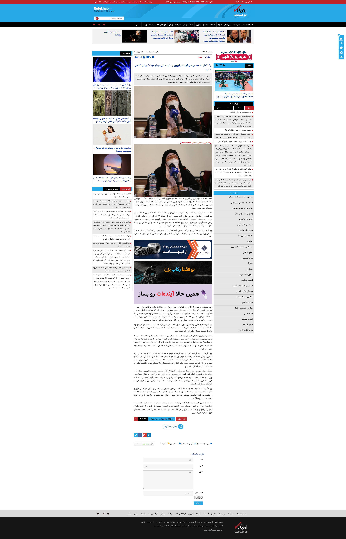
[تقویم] (341, 52)
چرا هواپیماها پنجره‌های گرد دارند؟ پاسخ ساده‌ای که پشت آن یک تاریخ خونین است (112, 179)
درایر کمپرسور (247, 258)
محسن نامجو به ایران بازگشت (112, 33)
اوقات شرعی (120, 2)
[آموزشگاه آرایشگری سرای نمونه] (173, 294)
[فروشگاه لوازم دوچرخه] (173, 272)
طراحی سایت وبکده (244, 296)
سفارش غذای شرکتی (244, 291)
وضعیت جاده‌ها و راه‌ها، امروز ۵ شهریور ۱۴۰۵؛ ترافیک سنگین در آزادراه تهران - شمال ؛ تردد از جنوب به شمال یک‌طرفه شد (111, 214)
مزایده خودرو (247, 302)
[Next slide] (217, 65)
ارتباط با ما (207, 522)
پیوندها (136, 2)
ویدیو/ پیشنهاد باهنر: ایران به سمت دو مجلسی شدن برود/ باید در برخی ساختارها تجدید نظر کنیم (233, 136)
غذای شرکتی (248, 252)
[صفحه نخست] (341, 38)
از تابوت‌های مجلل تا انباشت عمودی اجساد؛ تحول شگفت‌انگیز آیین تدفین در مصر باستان (112, 120)
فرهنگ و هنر (188, 24)
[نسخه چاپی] (136, 57)
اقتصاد (212, 24)
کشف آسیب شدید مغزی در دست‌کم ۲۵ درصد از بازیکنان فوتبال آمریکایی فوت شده (162, 35)
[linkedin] (149, 435)
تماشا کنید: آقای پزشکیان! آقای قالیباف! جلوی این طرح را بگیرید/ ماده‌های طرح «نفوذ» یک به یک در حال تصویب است (233, 172)
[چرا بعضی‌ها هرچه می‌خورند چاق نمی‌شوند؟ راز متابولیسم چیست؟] (112, 134)
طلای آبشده (248, 324)
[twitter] (94, 24)
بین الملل (227, 24)
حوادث (178, 24)
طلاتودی (249, 269)
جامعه (200, 57)
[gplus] (145, 435)
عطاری (250, 241)
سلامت (152, 24)
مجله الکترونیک (108, 2)
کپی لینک (181, 419)
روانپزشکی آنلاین (246, 330)
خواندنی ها (161, 24)
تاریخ (220, 24)
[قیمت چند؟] (341, 43)
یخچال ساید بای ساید (243, 213)
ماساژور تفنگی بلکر (245, 235)
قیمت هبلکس (247, 280)
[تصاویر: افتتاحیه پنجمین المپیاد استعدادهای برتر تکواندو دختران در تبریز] (234, 80)
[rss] (104, 24)
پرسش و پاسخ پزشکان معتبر (241, 197)
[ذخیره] (144, 57)
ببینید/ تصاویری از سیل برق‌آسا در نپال (237, 130)
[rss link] (108, 513)
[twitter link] (98, 513)
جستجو (149, 522)
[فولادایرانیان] (173, 249)
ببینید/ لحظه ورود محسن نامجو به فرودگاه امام (234, 141)
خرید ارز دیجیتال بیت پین (242, 202)
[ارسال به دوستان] (140, 57)
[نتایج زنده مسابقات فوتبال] (341, 57)
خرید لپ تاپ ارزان (245, 224)
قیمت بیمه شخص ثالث (243, 285)
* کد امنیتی (198, 492)
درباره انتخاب (218, 522)
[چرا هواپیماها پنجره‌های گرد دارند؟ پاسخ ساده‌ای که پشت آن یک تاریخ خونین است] (112, 164)
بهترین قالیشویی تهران (243, 308)
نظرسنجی (97, 2)
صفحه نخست (247, 24)
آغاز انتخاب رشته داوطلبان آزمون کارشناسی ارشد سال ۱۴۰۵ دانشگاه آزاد (111, 195)
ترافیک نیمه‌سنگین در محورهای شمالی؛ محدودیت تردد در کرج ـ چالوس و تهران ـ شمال (111, 237)
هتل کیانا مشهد (246, 230)
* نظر (201, 472)
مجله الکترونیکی (169, 522)
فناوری (198, 24)
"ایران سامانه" (207, 530)
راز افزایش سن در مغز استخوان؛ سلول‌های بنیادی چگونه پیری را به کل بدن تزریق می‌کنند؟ (112, 86)
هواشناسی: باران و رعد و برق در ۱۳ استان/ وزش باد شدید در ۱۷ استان (111, 245)
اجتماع (205, 24)
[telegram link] (103, 513)
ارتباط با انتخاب (147, 2)
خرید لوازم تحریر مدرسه (243, 208)
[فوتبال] (341, 48)
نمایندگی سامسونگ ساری (242, 247)
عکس (138, 24)
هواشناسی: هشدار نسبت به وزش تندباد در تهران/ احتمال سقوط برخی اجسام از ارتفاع (111, 269)
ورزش (171, 24)
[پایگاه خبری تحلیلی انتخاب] (242, 12)
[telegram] (99, 24)
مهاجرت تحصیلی (246, 274)
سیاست (236, 24)
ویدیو (145, 24)
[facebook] (140, 435)
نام (202, 459)
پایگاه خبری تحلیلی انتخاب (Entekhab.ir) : (195, 142)
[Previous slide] (224, 65)
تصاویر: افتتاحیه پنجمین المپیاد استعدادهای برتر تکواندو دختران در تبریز (235, 95)
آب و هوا (129, 2)
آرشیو (143, 522)
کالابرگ (250, 263)
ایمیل (201, 465)
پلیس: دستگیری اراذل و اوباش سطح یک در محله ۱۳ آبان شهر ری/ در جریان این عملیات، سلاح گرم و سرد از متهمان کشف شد (111, 204)
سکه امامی (248, 313)
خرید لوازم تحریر (246, 219)
